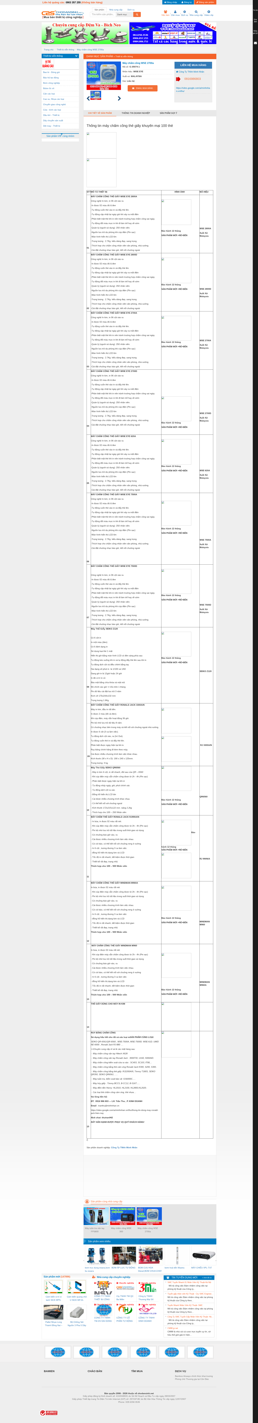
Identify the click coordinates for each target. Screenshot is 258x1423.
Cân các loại (49, 93)
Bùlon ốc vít (48, 88)
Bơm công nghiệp (51, 83)
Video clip (208, 15)
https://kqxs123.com (143, 1406)
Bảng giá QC (255, 32)
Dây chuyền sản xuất (53, 120)
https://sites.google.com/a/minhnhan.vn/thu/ (193, 89)
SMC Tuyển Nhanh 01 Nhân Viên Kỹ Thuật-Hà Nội (189, 1282)
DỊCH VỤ (180, 1371)
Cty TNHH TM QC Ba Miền (124, 1298)
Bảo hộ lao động (51, 77)
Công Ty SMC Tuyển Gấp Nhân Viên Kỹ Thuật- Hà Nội (191, 1317)
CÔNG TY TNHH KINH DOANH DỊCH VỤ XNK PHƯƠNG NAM (147, 1320)
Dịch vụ (184, 15)
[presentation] (83, 1260)
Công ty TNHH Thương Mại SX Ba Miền (146, 1298)
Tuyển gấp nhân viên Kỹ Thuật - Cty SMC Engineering (191, 1294)
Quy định (255, 20)
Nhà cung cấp (196, 15)
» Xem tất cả (206, 1278)
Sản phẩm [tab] (99, 9)
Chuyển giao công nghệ (54, 104)
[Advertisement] (150, 1176)
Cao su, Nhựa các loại (53, 99)
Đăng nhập (172, 2)
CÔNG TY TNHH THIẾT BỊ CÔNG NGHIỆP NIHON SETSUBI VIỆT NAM (102, 1298)
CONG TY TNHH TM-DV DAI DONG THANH (103, 1320)
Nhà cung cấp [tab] (115, 9)
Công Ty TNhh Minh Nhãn (191, 71)
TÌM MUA (137, 1371)
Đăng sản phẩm (206, 2)
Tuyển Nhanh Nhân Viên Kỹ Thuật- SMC (185, 1305)
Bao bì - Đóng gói (51, 72)
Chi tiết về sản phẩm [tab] (100, 113)
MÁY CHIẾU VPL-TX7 (201, 1267)
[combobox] (132, 14)
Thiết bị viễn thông (65, 49)
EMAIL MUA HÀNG (143, 88)
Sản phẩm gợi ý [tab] (168, 113)
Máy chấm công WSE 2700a (90, 49)
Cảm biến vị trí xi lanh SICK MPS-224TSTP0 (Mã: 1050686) (54, 1299)
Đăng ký (188, 2)
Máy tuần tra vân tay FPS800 (94, 1230)
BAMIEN (49, 1371)
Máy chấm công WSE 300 (121, 1230)
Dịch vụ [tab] (131, 9)
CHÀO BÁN (95, 1371)
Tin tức (255, 10)
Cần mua (175, 15)
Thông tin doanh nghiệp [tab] (136, 113)
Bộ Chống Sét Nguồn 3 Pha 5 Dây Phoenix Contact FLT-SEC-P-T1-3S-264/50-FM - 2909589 (77, 1324)
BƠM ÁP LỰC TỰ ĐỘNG (123, 1267)
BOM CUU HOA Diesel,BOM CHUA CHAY (150, 1269)
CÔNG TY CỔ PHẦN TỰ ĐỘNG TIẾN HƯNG (124, 1320)
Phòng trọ (109, 1406)
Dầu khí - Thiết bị (51, 115)
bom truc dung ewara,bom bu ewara (97, 1269)
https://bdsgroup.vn (125, 1406)
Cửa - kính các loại (52, 110)
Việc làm (165, 15)
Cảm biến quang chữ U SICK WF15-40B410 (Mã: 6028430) (77, 1299)
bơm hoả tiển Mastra (174, 1267)
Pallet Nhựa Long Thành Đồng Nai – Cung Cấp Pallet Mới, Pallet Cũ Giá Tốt (53, 1324)
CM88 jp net (173, 1328)
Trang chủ (48, 49)
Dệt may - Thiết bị (51, 126)
